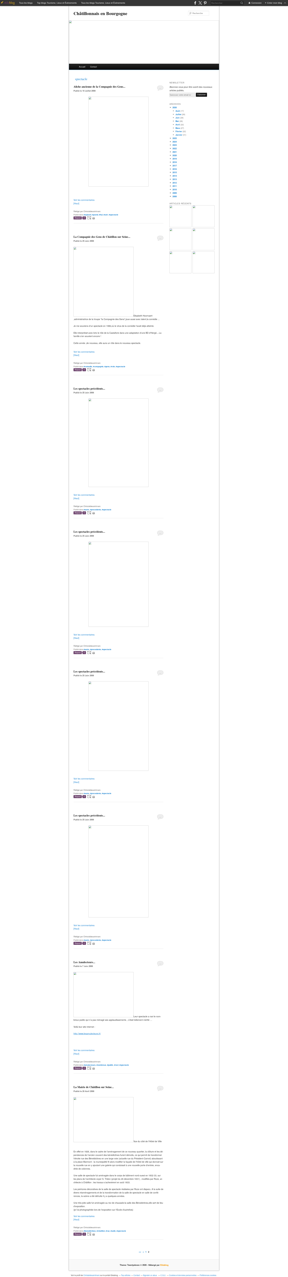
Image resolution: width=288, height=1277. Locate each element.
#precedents (95, 509)
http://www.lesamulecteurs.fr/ (87, 1033)
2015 (174, 172)
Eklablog (164, 1264)
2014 (174, 175)
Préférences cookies (208, 1275)
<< (140, 1251)
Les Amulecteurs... (84, 962)
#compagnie (98, 366)
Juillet (178, 114)
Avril (178, 124)
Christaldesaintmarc (91, 1275)
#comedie (88, 366)
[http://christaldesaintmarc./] (118, 185)
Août (178, 110)
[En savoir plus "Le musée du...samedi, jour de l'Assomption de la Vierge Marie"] (203, 272)
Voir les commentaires (84, 199)
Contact (93, 66)
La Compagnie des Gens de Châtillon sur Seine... (102, 237)
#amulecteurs (90, 1065)
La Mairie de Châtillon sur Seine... (94, 1087)
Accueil (82, 66)
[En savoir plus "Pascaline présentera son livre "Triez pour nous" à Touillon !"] (180, 272)
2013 (174, 179)
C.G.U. (163, 1275)
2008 (174, 196)
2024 (174, 141)
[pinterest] (205, 3)
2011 (174, 186)
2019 (174, 158)
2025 (174, 138)
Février (179, 131)
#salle (113, 1231)
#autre (86, 509)
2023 (174, 145)
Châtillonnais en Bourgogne (100, 13)
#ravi (116, 1065)
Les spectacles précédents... (89, 388)
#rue (108, 1231)
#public (110, 1065)
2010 (174, 189)
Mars (178, 128)
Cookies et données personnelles (182, 1275)
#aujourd (87, 214)
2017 (174, 165)
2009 (174, 192)
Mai (177, 121)
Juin (178, 117)
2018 (174, 162)
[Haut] (76, 203)
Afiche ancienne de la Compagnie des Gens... (99, 87)
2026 (174, 107)
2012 (174, 182)
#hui (101, 214)
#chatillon (101, 1231)
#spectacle (113, 214)
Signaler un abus (150, 1275)
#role (113, 366)
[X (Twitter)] (200, 3)
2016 (174, 169)
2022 (174, 148)
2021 (174, 151)
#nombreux (101, 1065)
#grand (95, 214)
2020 (174, 155)
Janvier (179, 134)
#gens (107, 366)
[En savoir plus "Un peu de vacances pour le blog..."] (180, 226)
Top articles (125, 1275)
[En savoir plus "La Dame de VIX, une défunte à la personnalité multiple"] (203, 249)
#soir (106, 214)
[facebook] (195, 3)
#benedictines (90, 1231)
